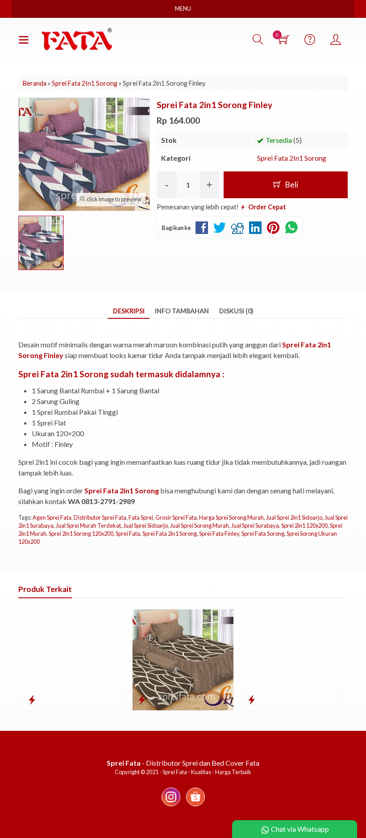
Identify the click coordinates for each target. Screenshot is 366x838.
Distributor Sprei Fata (100, 517)
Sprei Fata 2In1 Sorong (291, 158)
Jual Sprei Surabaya (255, 525)
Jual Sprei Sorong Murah (199, 525)
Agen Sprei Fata (52, 517)
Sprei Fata (128, 533)
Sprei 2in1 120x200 (304, 525)
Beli (290, 184)
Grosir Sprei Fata (176, 517)
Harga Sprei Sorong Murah (231, 517)
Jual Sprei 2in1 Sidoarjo (294, 517)
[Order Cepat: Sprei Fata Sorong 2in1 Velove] (251, 699)
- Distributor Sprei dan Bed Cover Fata (183, 763)
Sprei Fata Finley (219, 533)
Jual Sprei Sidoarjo (145, 525)
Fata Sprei (141, 517)
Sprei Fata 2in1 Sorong (169, 533)
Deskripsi (129, 311)
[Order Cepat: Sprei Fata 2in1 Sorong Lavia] (32, 699)
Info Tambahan (182, 311)
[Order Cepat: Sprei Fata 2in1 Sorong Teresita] (142, 699)
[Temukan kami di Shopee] (195, 805)
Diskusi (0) (236, 311)
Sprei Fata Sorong (262, 533)
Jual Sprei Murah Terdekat (88, 525)
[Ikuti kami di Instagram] (171, 805)
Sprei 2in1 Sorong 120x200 (81, 533)
